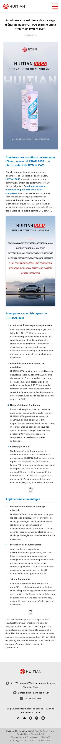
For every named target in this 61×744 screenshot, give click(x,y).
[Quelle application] (18, 718)
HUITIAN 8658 (12, 179)
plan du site (41, 731)
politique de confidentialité (19, 731)
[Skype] (30, 718)
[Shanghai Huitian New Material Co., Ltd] (14, 6)
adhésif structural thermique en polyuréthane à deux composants (25, 189)
